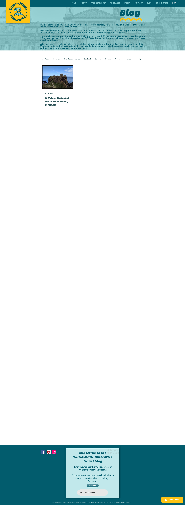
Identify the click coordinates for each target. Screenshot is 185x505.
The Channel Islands (72, 59)
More (129, 59)
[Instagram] (175, 3)
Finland (108, 59)
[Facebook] (172, 3)
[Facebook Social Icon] (43, 452)
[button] (83, 2)
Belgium (56, 59)
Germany (118, 59)
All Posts (45, 59)
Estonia (98, 59)
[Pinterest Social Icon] (49, 452)
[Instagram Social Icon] (54, 452)
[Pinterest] (178, 3)
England (87, 59)
